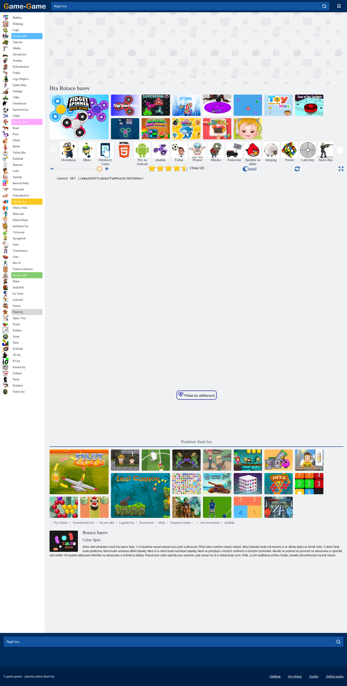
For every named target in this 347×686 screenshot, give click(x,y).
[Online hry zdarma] (25, 6)
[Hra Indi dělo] (140, 495)
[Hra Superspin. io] (156, 105)
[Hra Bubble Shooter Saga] (64, 507)
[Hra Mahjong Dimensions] (248, 483)
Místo (161, 522)
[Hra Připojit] (309, 483)
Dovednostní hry (83, 522)
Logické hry (126, 522)
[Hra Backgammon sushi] (94, 507)
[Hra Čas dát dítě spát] (248, 128)
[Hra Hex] (278, 483)
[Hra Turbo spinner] (248, 105)
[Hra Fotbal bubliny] (217, 507)
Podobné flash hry (196, 441)
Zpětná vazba (334, 676)
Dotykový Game (180, 522)
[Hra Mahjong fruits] (186, 483)
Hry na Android (210, 522)
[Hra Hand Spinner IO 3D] (217, 105)
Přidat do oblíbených (199, 395)
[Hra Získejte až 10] (248, 507)
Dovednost (146, 522)
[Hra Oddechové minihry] (156, 128)
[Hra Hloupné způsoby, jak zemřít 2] (278, 460)
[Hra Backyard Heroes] (217, 460)
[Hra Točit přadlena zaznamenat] (79, 117)
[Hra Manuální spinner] (125, 128)
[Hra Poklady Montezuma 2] (186, 507)
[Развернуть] (341, 168)
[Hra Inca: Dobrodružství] (125, 460)
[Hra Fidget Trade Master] (217, 128)
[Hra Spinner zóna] (309, 105)
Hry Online (61, 522)
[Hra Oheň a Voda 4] (278, 507)
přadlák (229, 522)
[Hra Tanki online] (217, 483)
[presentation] (53, 149)
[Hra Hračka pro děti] (278, 105)
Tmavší (252, 168)
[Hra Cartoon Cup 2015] (156, 460)
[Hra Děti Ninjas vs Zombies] (248, 460)
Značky (313, 676)
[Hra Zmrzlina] (309, 460)
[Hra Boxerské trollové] (186, 460)
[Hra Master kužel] (125, 105)
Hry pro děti (106, 522)
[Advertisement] (123, 48)
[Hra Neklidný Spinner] (186, 105)
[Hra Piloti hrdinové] (79, 471)
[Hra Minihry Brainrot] (186, 128)
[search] (324, 6)
